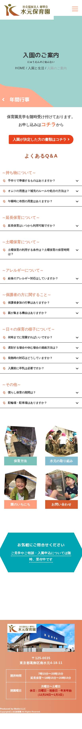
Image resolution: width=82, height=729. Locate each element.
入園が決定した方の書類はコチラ (39, 139)
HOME (20, 68)
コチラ (48, 124)
